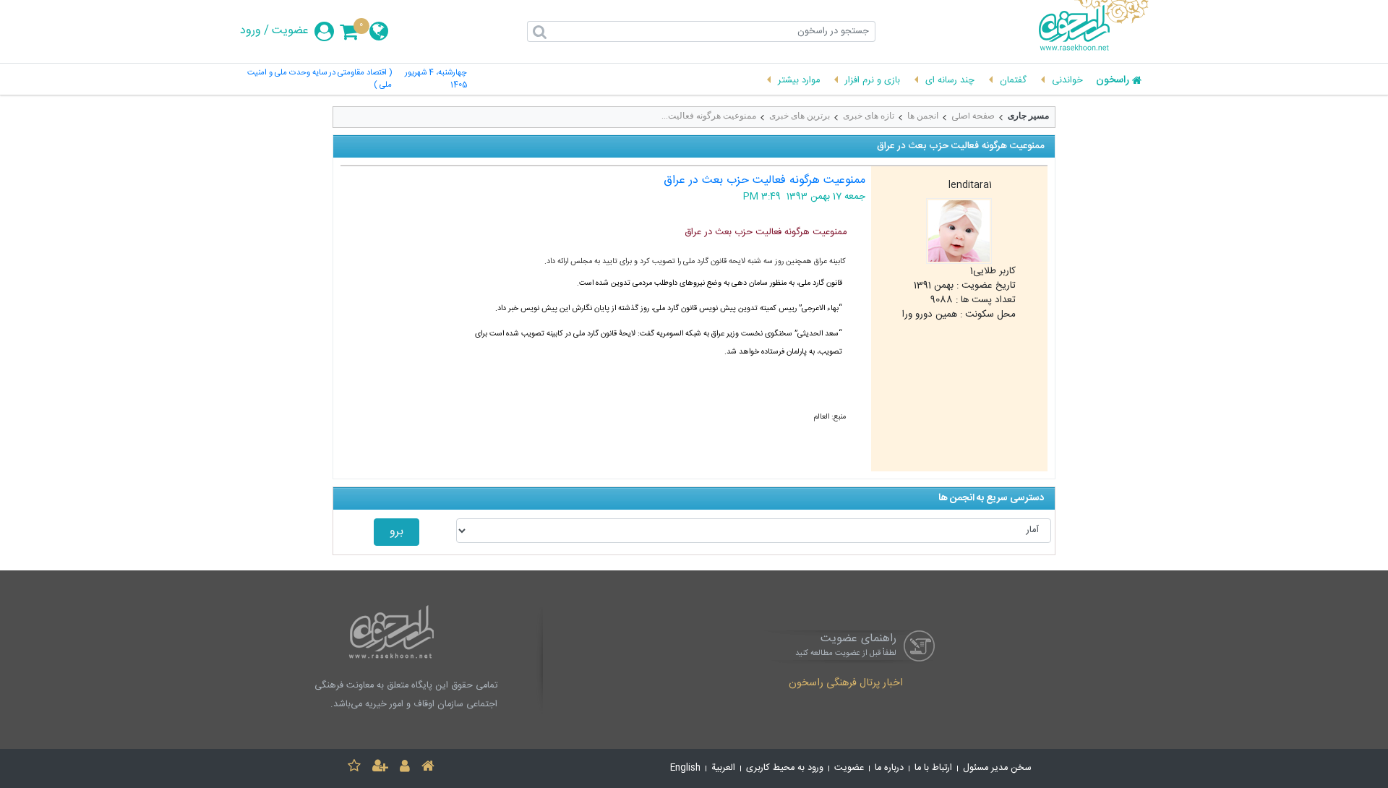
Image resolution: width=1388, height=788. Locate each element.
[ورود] (405, 768)
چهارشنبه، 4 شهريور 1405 (436, 79)
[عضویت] (380, 768)
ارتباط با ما (933, 768)
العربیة (723, 768)
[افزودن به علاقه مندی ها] (354, 768)
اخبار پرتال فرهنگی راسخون (846, 684)
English (685, 768)
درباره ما (889, 768)
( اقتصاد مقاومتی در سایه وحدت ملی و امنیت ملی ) (319, 79)
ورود (250, 31)
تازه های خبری (868, 116)
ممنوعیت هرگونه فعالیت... (708, 116)
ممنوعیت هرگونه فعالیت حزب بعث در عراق (764, 180)
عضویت (290, 31)
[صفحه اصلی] (428, 768)
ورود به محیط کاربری (784, 768)
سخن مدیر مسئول (997, 768)
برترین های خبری (799, 116)
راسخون (1112, 81)
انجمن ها (922, 116)
